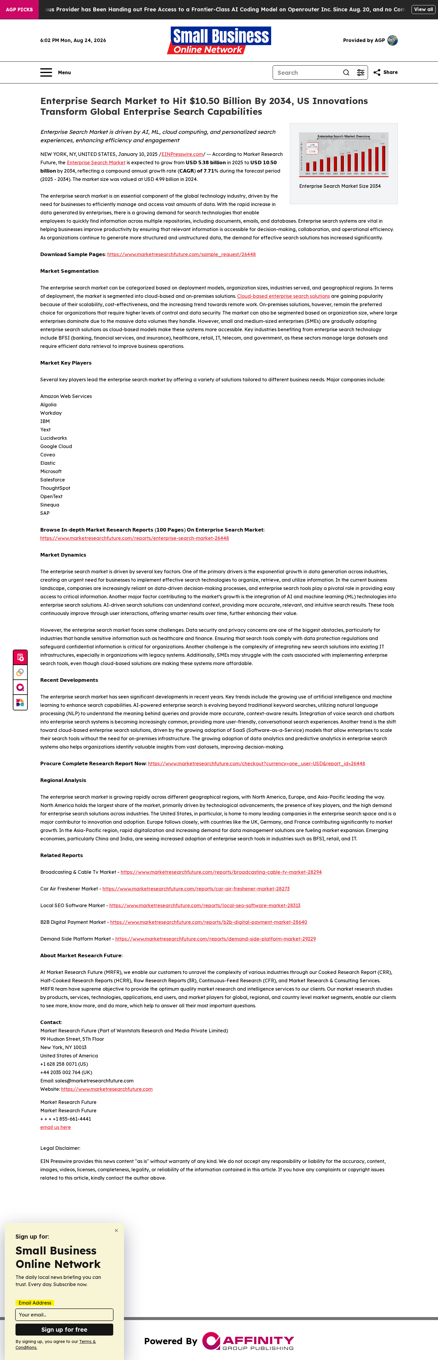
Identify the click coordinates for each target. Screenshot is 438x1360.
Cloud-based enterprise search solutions (283, 296)
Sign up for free (64, 1329)
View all (423, 9)
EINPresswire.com (182, 154)
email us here (55, 1127)
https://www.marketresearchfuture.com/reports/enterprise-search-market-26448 (134, 538)
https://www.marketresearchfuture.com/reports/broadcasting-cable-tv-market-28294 (221, 872)
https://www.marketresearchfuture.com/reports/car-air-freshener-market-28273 (196, 889)
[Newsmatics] (20, 702)
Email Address (34, 1303)
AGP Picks (19, 10)
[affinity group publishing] (20, 687)
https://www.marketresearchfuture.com (107, 1089)
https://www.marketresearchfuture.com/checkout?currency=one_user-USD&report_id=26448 (256, 763)
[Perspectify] (20, 672)
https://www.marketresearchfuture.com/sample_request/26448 (181, 254)
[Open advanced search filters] (360, 72)
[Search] (346, 72)
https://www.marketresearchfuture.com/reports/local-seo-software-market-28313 (204, 905)
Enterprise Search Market (96, 162)
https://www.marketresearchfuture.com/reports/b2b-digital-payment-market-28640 (208, 922)
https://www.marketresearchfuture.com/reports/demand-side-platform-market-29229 (215, 939)
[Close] (116, 1230)
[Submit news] (20, 657)
